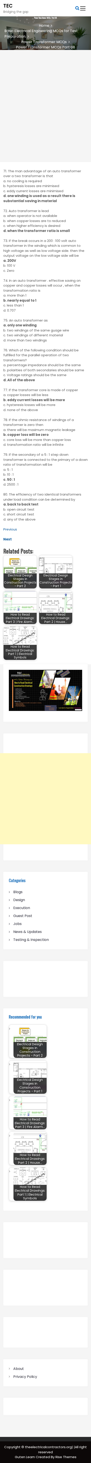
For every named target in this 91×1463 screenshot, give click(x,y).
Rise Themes (65, 1457)
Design (19, 899)
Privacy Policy (25, 1376)
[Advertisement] (45, 97)
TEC (8, 5)
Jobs (17, 923)
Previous (10, 529)
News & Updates (27, 931)
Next (7, 539)
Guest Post (22, 915)
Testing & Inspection (31, 939)
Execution (21, 907)
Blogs (18, 891)
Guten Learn (25, 1457)
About (18, 1368)
